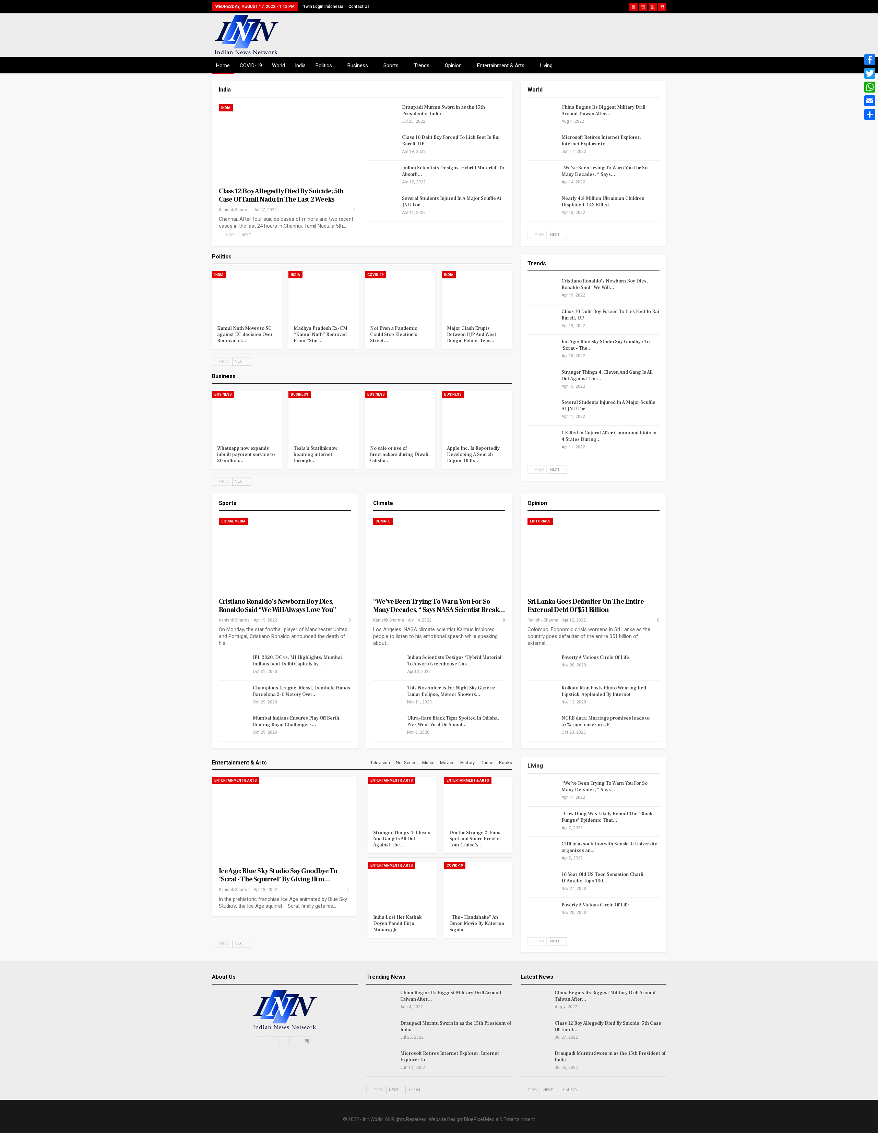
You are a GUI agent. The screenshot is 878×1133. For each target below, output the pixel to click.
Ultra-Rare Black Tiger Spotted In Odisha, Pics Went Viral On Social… (453, 721)
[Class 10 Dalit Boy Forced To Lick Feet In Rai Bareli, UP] (383, 145)
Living (546, 65)
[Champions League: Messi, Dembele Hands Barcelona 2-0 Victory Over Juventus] (233, 696)
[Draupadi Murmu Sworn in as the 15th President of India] (383, 115)
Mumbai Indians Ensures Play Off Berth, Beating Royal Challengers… (297, 721)
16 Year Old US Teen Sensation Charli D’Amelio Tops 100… (602, 877)
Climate (383, 521)
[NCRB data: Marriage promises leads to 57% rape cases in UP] (542, 726)
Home (223, 65)
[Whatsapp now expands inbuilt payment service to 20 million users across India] (247, 415)
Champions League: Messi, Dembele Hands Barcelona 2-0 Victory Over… (301, 691)
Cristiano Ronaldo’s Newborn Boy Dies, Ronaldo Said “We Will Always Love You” (277, 605)
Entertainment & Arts (500, 65)
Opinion (453, 65)
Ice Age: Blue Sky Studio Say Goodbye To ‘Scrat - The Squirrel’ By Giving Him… (278, 875)
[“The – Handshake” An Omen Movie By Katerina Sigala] (478, 885)
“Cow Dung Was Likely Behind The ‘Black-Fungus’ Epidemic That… (607, 817)
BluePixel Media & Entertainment (499, 1119)
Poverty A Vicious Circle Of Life (595, 657)
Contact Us (359, 6)
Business (357, 65)
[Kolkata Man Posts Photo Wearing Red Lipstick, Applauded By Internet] (542, 696)
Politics (324, 65)
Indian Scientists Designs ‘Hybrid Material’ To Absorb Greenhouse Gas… (455, 660)
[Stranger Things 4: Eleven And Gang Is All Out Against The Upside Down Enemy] (542, 380)
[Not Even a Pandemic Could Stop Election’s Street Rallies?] (400, 295)
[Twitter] (870, 73)
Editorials (540, 521)
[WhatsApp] (870, 87)
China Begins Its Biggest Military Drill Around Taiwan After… (603, 110)
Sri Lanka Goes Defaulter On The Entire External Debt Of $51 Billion (585, 605)
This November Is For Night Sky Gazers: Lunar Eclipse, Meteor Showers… (451, 691)
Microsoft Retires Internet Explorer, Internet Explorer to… (601, 140)
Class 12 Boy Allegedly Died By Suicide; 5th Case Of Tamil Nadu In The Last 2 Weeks (281, 195)
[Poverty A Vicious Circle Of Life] (542, 665)
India (300, 65)
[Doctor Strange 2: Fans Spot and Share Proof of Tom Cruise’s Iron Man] (478, 800)
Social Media (233, 521)
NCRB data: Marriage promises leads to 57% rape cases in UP (605, 721)
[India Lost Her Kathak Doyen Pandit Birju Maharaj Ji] (402, 885)
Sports (391, 65)
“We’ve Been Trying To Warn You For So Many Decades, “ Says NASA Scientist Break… (439, 605)
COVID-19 (251, 65)
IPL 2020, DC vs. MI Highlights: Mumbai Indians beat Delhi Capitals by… (297, 660)
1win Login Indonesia (323, 6)
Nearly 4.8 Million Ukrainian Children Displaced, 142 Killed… (602, 201)
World (278, 65)
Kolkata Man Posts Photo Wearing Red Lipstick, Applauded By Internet (603, 691)
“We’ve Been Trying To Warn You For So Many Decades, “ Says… (604, 171)
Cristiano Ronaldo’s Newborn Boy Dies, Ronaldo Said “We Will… (604, 284)
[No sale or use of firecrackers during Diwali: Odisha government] (400, 415)
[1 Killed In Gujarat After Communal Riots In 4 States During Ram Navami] (542, 441)
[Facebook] (870, 60)
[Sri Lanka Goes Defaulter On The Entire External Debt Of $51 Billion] (593, 556)
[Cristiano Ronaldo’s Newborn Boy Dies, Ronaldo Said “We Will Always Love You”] (542, 289)
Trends (421, 65)
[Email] (870, 101)
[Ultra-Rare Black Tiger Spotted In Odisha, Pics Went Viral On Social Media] (388, 726)
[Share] (870, 114)
